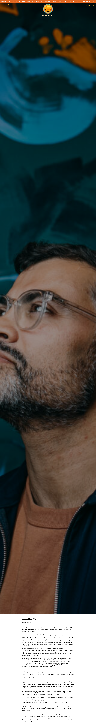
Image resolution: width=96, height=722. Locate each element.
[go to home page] (48, 9)
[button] (8, 5)
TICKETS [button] (89, 5)
